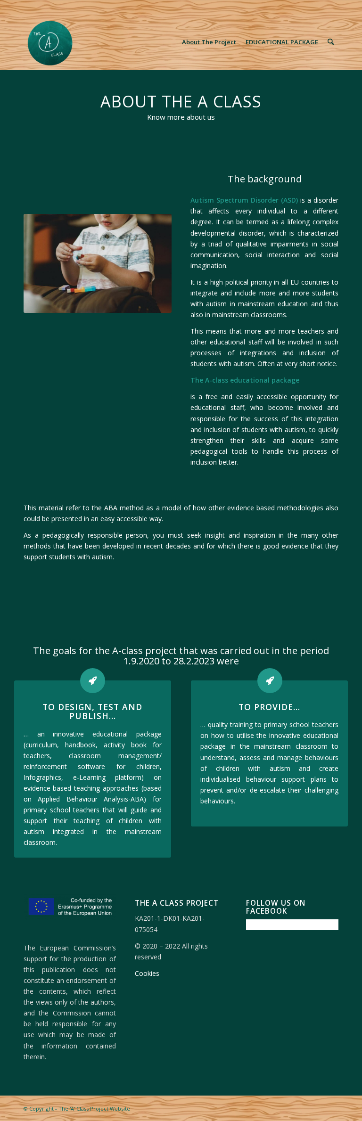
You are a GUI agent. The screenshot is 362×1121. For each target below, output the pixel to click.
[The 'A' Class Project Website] (52, 42)
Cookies (147, 973)
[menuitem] (209, 42)
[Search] (330, 42)
